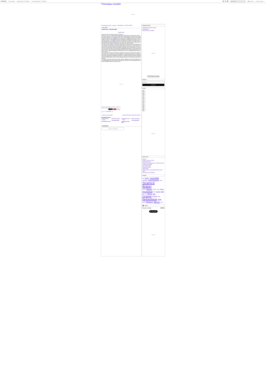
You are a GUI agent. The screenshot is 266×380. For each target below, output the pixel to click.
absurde (144, 189)
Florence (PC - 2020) (146, 167)
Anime (158, 192)
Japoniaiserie (153, 180)
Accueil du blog (145, 29)
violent (158, 189)
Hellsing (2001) (145, 168)
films (143, 194)
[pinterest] (228, 1)
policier (143, 202)
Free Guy (144, 158)
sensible (154, 178)
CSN (125, 50)
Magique (149, 202)
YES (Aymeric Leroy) (146, 165)
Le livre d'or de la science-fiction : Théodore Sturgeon (153, 163)
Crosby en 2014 (110, 36)
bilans (162, 189)
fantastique (149, 199)
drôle (159, 199)
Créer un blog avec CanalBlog (148, 30)
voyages (154, 189)
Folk (159, 196)
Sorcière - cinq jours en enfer (148, 160)
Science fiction (148, 184)
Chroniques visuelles (106, 25)
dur (143, 178)
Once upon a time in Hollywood (148, 172)
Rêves (149, 194)
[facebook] (223, 1)
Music (157, 202)
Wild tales (115, 42)
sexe (154, 191)
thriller (162, 202)
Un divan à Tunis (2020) (147, 164)
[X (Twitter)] (225, 1)
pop (162, 192)
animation (144, 180)
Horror (149, 189)
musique (114, 25)
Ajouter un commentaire (113, 128)
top (154, 194)
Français (154, 196)
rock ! (147, 178)
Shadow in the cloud (146, 161)
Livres (161, 180)
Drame (146, 196)
